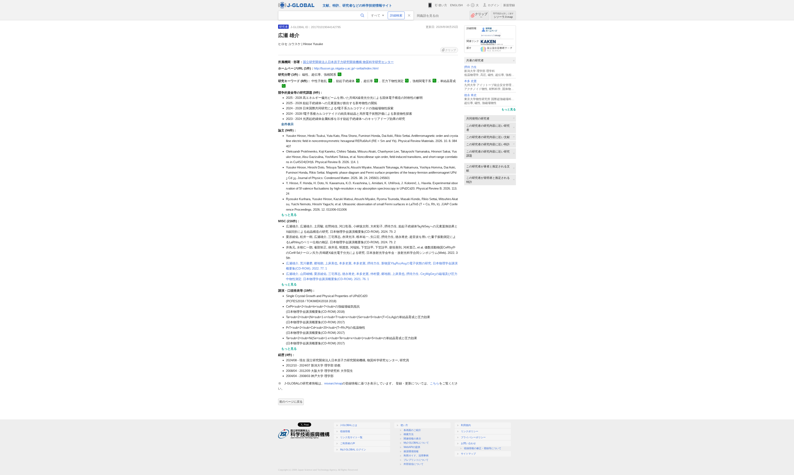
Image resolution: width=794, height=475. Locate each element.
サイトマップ (468, 453)
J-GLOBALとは (348, 425)
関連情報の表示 (412, 438)
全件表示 (287, 124)
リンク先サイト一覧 (351, 437)
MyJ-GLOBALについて (416, 442)
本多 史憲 (470, 81)
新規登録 (509, 5)
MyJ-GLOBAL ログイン (353, 449)
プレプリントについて (416, 459)
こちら (434, 383)
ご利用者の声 (347, 443)
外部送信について (413, 464)
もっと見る (508, 109)
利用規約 (466, 425)
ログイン (493, 5)
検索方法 (409, 434)
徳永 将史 (470, 95)
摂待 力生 (470, 67)
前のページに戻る (291, 401)
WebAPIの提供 (412, 447)
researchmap (333, 383)
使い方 (442, 5)
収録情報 (345, 431)
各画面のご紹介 (412, 430)
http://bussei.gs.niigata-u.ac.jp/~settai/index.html (346, 68)
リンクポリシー (469, 431)
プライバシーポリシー (473, 437)
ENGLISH (456, 5)
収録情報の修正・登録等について (482, 448)
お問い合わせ (468, 443)
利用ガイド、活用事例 (416, 455)
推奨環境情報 (411, 451)
